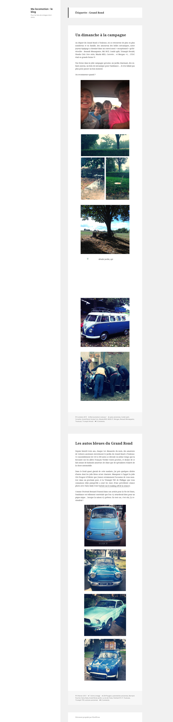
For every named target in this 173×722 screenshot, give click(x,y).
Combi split (125, 417)
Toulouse (78, 421)
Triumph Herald (87, 421)
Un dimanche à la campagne (100, 34)
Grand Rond (86, 419)
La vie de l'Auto (108, 698)
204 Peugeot (107, 696)
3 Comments (100, 421)
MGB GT (110, 419)
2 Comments (105, 700)
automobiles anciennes (120, 696)
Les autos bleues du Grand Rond (104, 443)
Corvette (78, 419)
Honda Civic (94, 419)
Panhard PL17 (118, 698)
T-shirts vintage (94, 696)
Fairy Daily (84, 698)
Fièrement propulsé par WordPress (87, 717)
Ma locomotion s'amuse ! (98, 417)
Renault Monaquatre (127, 419)
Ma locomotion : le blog (42, 10)
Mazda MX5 (103, 419)
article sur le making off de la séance (114, 486)
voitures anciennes (91, 700)
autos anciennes (115, 417)
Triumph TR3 (79, 700)
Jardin (100, 698)
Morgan (116, 419)
